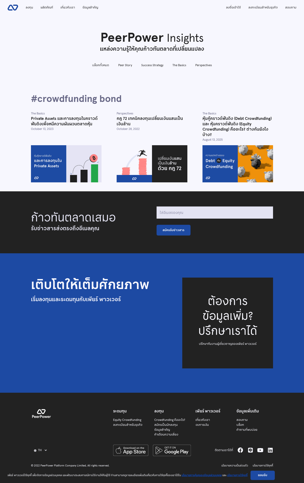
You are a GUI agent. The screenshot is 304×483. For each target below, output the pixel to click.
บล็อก (240, 425)
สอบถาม (290, 7)
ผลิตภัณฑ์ (47, 7)
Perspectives (203, 65)
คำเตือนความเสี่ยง (166, 434)
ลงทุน (29, 7)
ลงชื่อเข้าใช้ (233, 7)
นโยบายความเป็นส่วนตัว (234, 465)
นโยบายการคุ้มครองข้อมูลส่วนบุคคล (202, 475)
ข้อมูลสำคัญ (90, 7)
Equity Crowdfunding (127, 420)
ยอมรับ (262, 475)
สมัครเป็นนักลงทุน (166, 425)
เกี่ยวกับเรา (68, 7)
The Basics (179, 65)
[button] (41, 450)
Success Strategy (152, 65)
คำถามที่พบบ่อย (246, 430)
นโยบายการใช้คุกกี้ (263, 465)
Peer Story (125, 65)
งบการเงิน (202, 425)
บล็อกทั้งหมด (100, 65)
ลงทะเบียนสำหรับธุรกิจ (263, 7)
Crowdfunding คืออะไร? (169, 420)
